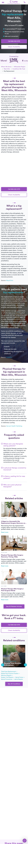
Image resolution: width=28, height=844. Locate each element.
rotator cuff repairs (7, 677)
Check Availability (14, 47)
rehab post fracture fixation (10, 673)
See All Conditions (14, 684)
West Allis (7, 69)
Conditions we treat (18, 69)
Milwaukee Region (19, 66)
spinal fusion (19, 677)
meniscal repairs (6, 675)
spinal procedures (7, 679)
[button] (3, 2)
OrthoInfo (9, 357)
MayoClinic (9, 280)
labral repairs (18, 679)
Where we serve (6, 66)
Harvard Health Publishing (14, 426)
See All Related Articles (14, 606)
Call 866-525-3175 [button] (14, 41)
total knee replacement (8, 671)
